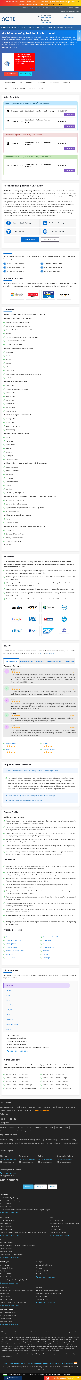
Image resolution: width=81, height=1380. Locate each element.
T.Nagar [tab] (9, 1010)
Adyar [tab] (8, 1015)
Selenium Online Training (68, 1140)
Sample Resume (21, 1107)
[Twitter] (8, 1119)
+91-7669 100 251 (47, 1159)
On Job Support (58, 1107)
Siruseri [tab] (8, 1029)
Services (11, 1127)
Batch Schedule (26, 83)
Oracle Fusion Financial (50, 937)
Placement (54, 83)
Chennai (64, 15)
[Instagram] (1, 1119)
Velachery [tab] (9, 985)
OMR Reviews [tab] (40, 661)
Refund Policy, (19, 1363)
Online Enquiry (46, 15)
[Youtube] (11, 1119)
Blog (39, 1107)
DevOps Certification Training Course (28, 1140)
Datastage (46, 958)
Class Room (11, 74)
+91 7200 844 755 (28, 1159)
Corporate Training (33, 27)
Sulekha (45, 743)
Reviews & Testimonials (7, 1111)
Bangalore (45, 20)
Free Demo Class (50, 239)
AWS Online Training (6, 1140)
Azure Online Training (70, 1143)
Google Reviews (11, 743)
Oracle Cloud (47, 940)
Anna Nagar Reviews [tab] (54, 661)
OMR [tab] (8, 995)
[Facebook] (14, 1119)
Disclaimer (69, 1363)
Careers (28, 1127)
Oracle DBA (9, 937)
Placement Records (55, 4)
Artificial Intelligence (53, 1143)
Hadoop (45, 954)
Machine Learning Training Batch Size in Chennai (25, 800)
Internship (47, 1107)
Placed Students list (48, 27)
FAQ (6, 88)
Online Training (25, 74)
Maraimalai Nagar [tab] (12, 1024)
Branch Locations (36, 88)
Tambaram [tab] (10, 990)
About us (3, 1127)
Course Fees (70, 115)
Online (52, 1187)
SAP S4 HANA (10, 958)
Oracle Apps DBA (48, 947)
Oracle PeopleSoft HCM (13, 940)
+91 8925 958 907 (66, 1159)
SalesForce (9, 954)
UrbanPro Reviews (49, 749)
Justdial (8, 749)
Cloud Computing (11, 947)
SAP (44, 944)
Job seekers (69, 27)
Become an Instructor (7, 1131)
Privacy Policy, (8, 1363)
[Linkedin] (5, 1119)
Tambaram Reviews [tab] (26, 661)
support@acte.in (8, 1176)
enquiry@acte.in (46, 1162)
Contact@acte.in (8, 1162)
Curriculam (41, 83)
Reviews (60, 27)
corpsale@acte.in (66, 1162)
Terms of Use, (59, 1363)
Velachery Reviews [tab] (11, 661)
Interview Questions (6, 1107)
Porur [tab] (8, 1000)
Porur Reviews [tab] (69, 661)
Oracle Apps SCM (11, 944)
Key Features (10, 83)
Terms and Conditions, (34, 1363)
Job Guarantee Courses (8, 27)
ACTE (41, 653)
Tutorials (32, 1107)
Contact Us (37, 1127)
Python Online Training (50, 1140)
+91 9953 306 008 (9, 1159)
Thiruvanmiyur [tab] (11, 1019)
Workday (46, 951)
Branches (20, 1127)
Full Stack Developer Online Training (32, 1143)
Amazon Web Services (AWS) (15, 951)
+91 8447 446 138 (9, 1173)
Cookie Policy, (48, 1363)
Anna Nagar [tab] (10, 1005)
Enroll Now (30, 239)
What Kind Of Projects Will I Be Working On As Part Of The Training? (32, 796)
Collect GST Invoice (41, 1111)
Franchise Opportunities (24, 1131)
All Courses (21, 27)
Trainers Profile (19, 88)
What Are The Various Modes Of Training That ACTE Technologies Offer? (33, 771)
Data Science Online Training (9, 1143)
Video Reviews (50, 653)
